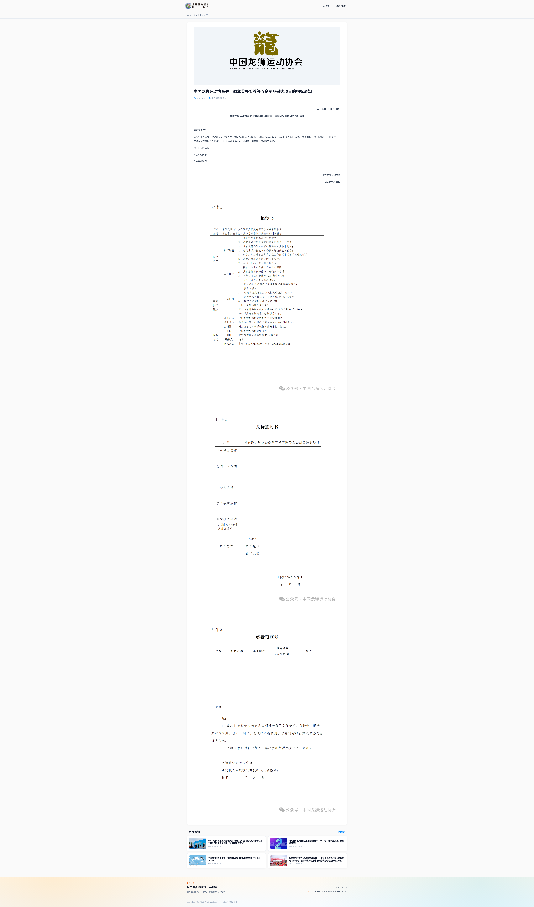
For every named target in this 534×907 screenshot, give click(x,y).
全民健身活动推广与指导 (202, 887)
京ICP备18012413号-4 (230, 902)
